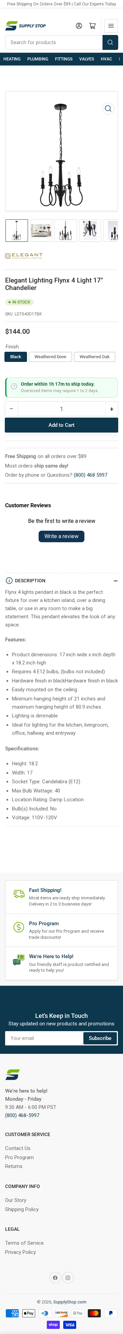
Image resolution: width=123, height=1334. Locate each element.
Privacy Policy (20, 1252)
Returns (14, 1166)
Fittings (63, 59)
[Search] (110, 42)
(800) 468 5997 (90, 475)
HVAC (106, 59)
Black (15, 356)
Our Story (15, 1200)
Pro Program (19, 1157)
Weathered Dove (50, 356)
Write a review (61, 536)
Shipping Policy (22, 1209)
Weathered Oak (95, 356)
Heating (11, 59)
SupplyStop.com (69, 1301)
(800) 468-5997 (22, 1115)
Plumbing (37, 59)
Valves (86, 59)
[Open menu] (111, 26)
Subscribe (100, 1038)
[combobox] (61, 42)
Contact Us (17, 1148)
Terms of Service (24, 1243)
